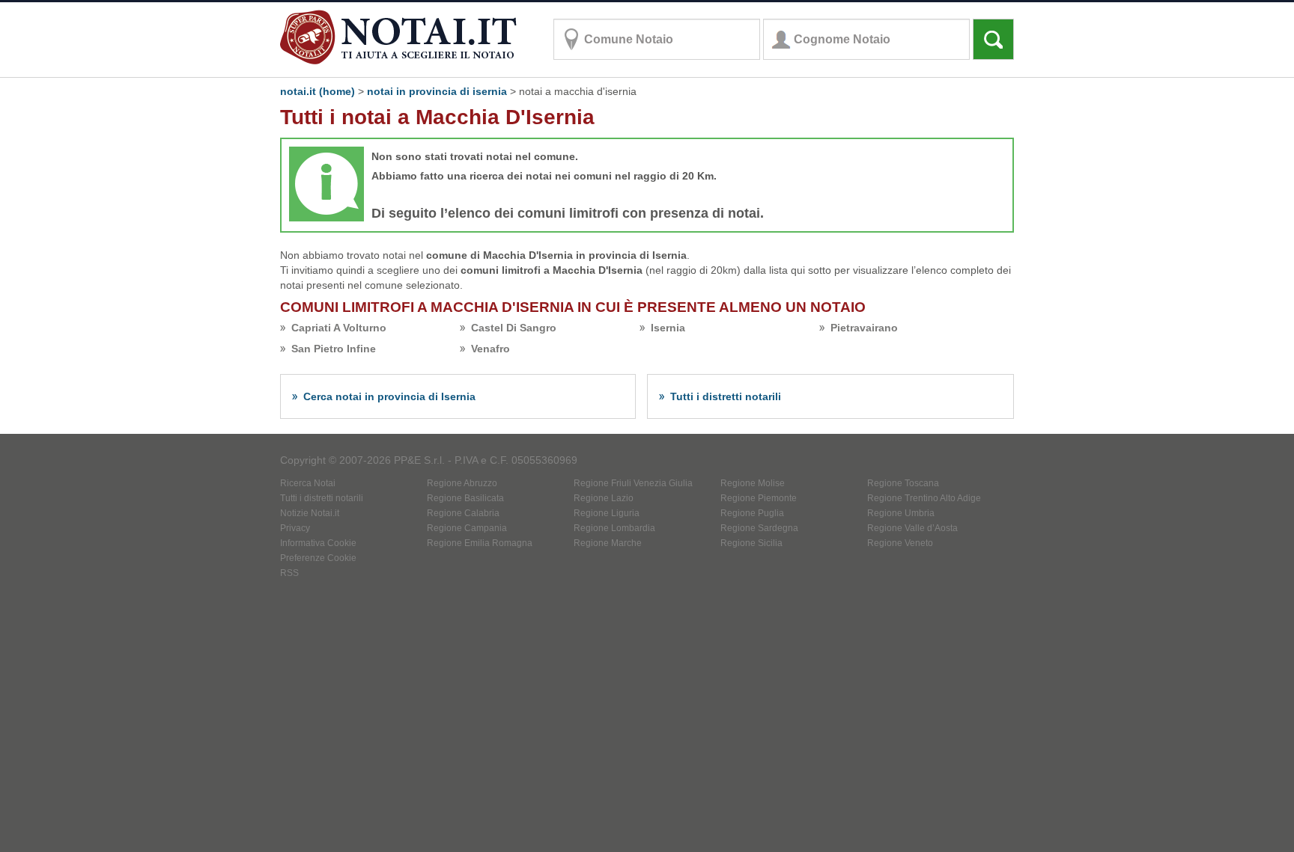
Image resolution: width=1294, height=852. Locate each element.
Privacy (295, 528)
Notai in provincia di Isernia (437, 91)
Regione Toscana (903, 483)
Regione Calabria (463, 513)
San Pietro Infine (333, 349)
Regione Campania (467, 528)
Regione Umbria (901, 513)
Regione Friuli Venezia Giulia (633, 483)
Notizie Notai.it (309, 513)
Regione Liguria (607, 513)
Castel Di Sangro (513, 328)
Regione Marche (608, 543)
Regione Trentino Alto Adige (924, 498)
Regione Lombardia (614, 528)
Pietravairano (864, 328)
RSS (289, 573)
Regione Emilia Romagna (479, 543)
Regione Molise (752, 483)
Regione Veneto (900, 543)
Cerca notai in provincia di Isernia (389, 396)
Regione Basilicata (465, 498)
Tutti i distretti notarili (725, 396)
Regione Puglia (752, 513)
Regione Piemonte (758, 498)
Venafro (490, 349)
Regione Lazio (604, 498)
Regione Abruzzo (462, 483)
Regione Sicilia (751, 543)
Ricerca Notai (307, 483)
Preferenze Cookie (318, 558)
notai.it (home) (317, 91)
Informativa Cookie (318, 543)
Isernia (668, 328)
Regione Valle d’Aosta (912, 528)
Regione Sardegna (759, 528)
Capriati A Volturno (338, 328)
